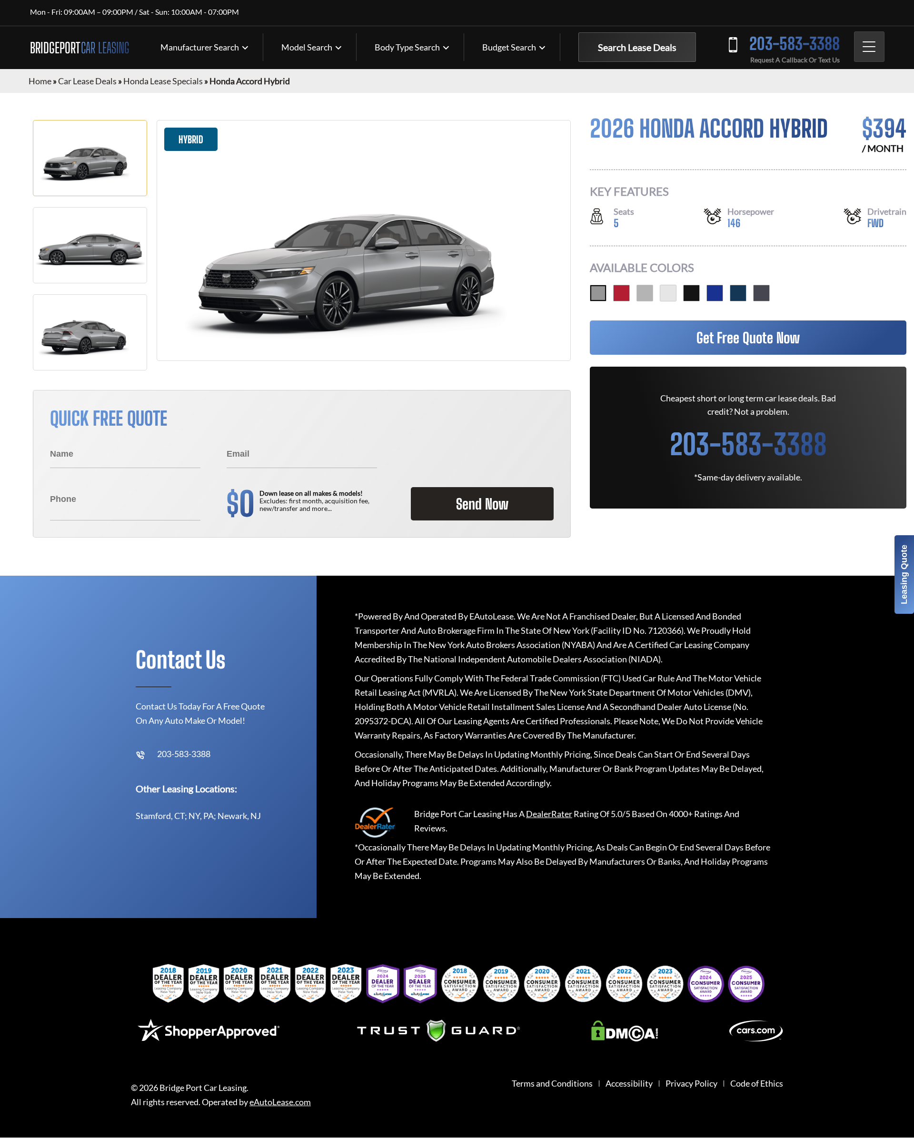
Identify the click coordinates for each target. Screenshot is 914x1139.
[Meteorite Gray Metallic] (761, 293)
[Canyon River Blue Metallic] (738, 293)
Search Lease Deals (637, 47)
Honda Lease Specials (163, 81)
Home (40, 81)
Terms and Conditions (552, 1083)
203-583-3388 (794, 43)
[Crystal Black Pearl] (691, 293)
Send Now (482, 503)
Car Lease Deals (87, 81)
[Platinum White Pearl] (668, 293)
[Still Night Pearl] (715, 293)
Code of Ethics (756, 1083)
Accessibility (629, 1083)
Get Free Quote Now (748, 337)
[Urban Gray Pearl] (598, 293)
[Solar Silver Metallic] (645, 293)
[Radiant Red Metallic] (621, 293)
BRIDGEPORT (79, 47)
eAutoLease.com (280, 1102)
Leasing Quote (904, 574)
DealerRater (549, 814)
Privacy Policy (691, 1083)
